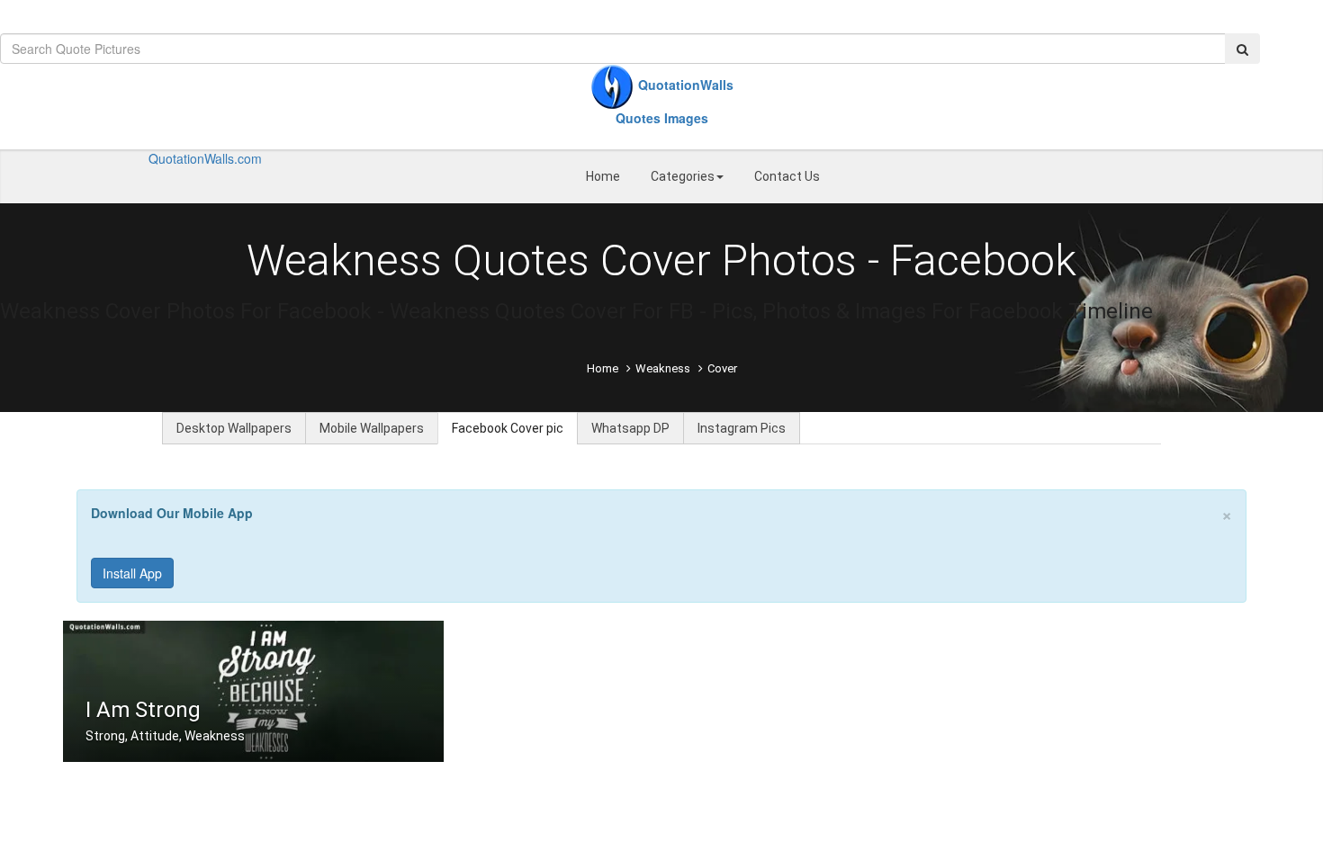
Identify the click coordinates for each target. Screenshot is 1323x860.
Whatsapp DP (630, 428)
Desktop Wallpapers (234, 428)
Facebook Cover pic (507, 428)
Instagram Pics (742, 428)
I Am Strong (143, 709)
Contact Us (787, 176)
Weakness (662, 368)
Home (603, 176)
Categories (683, 176)
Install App (132, 573)
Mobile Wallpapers (372, 428)
